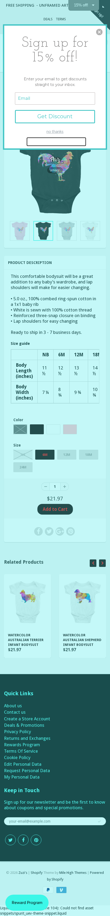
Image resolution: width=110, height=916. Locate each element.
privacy (55, 170)
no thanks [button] (55, 131)
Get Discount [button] (55, 116)
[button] (99, 32)
